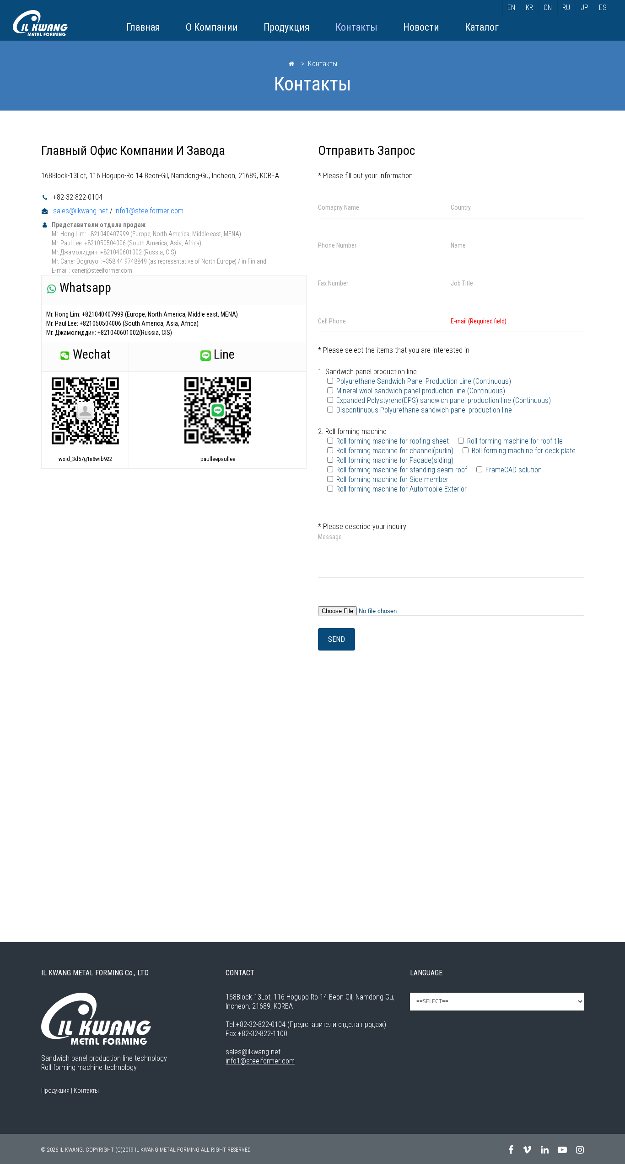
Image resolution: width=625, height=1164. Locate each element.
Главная (143, 27)
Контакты (356, 27)
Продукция (287, 27)
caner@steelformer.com (102, 270)
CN (548, 7)
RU (566, 7)
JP (584, 7)
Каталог (482, 27)
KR (529, 7)
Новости (421, 27)
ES (603, 7)
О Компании (212, 27)
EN (511, 7)
